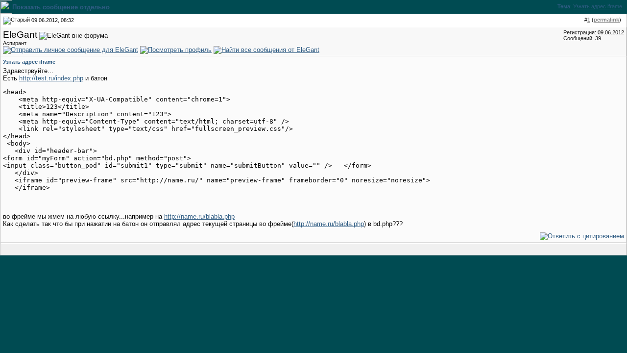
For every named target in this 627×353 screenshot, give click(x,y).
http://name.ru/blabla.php (199, 216)
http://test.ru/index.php (51, 78)
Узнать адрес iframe (597, 6)
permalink (606, 20)
